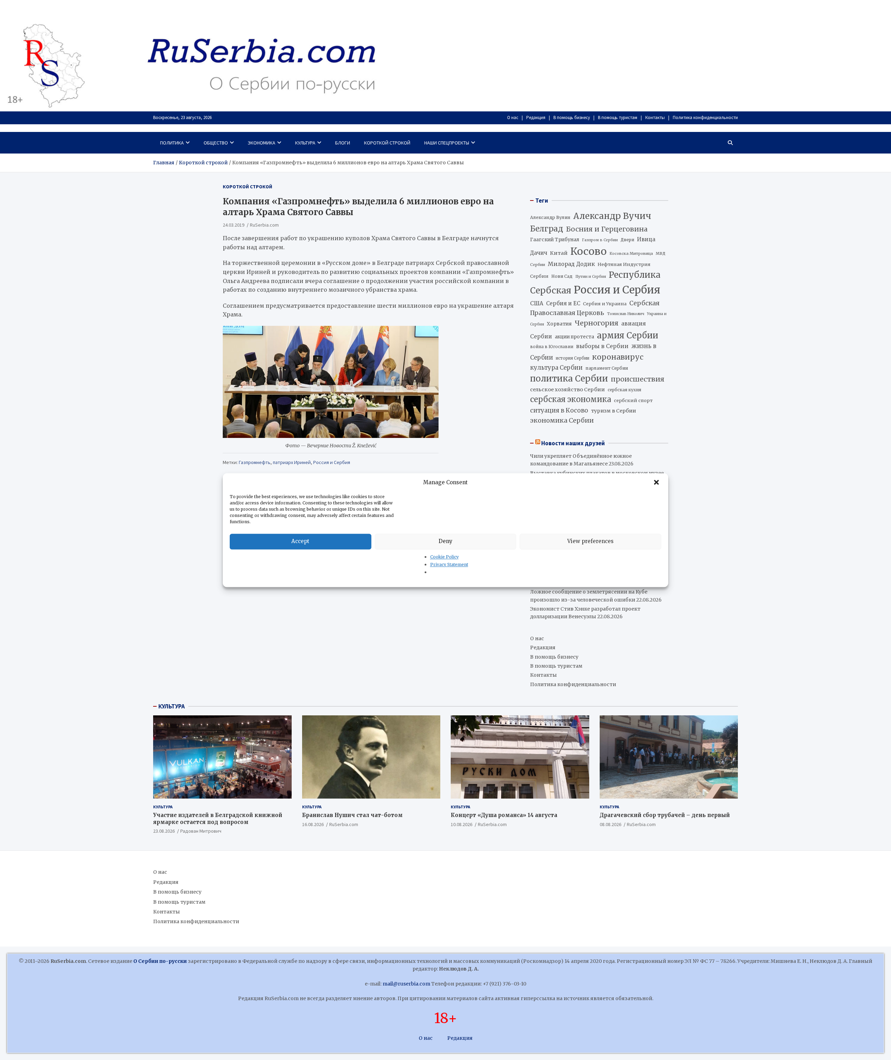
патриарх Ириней (292, 462)
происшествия (637, 379)
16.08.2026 (313, 824)
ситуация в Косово (559, 410)
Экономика (261, 143)
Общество (216, 143)
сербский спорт (633, 400)
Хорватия (559, 324)
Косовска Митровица (631, 253)
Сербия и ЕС (563, 303)
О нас (512, 117)
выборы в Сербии (602, 346)
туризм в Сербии (613, 411)
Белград (546, 229)
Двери (627, 239)
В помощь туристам (617, 117)
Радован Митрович (200, 831)
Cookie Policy (444, 556)
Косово (588, 251)
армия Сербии (627, 335)
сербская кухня (624, 389)
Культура (305, 143)
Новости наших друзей (573, 443)
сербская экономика (570, 399)
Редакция (535, 117)
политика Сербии (569, 378)
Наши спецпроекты (446, 143)
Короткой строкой (387, 143)
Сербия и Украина (604, 303)
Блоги (342, 143)
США (536, 303)
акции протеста (574, 337)
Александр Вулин (550, 217)
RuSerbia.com (264, 224)
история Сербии (572, 358)
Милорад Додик (571, 263)
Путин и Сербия (590, 276)
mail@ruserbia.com (406, 984)
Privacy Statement (449, 564)
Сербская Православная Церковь (595, 308)
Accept (300, 541)
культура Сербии (556, 367)
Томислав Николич (625, 314)
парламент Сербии (606, 368)
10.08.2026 (461, 824)
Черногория (596, 323)
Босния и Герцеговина (607, 229)
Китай (559, 253)
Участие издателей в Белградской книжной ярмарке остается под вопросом (217, 818)
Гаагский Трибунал (554, 240)
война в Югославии (551, 346)
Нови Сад (562, 276)
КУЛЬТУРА (171, 706)
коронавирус (618, 357)
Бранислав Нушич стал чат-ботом (352, 815)
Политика (172, 143)
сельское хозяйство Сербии (567, 389)
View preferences (590, 541)
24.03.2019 (233, 224)
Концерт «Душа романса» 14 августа (504, 815)
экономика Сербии (562, 420)
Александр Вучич (612, 216)
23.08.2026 (164, 831)
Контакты (655, 117)
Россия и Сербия (331, 462)
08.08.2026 (610, 824)
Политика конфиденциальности (705, 117)
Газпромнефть (254, 462)
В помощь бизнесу (571, 117)
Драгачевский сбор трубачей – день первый (665, 815)
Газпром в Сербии (600, 240)
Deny (445, 541)
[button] (657, 482)
